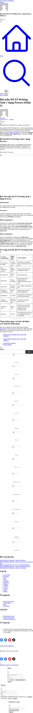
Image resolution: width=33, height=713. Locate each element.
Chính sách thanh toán (9, 619)
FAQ (4, 578)
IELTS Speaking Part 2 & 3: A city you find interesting (14, 565)
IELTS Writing (7, 344)
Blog (4, 604)
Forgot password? (20, 680)
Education (6, 576)
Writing (6, 95)
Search (2, 349)
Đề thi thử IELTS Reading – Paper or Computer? (13, 568)
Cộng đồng (6, 606)
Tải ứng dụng (7, 603)
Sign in (9, 681)
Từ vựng (5, 588)
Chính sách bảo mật (8, 617)
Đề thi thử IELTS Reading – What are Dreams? (12, 560)
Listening (5, 581)
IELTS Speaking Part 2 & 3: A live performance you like (15, 566)
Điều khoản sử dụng (8, 616)
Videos (5, 590)
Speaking (5, 585)
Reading (5, 584)
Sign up (2, 2)
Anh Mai (2, 118)
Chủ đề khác (6, 575)
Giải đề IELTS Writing (9, 343)
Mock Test (6, 582)
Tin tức (5, 587)
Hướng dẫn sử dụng (8, 601)
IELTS (2, 95)
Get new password (13, 710)
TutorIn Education (13, 132)
